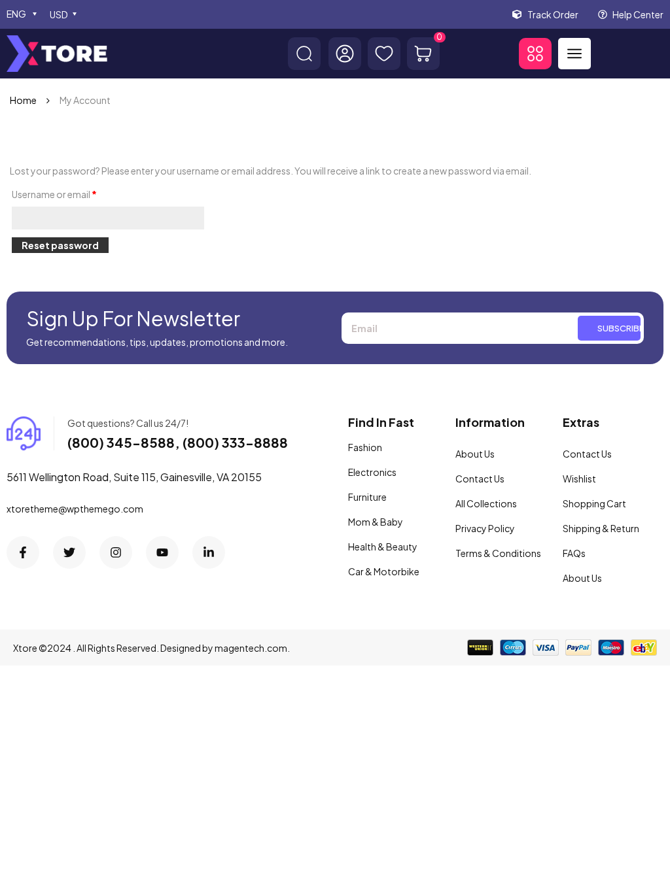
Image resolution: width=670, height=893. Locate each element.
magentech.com (251, 648)
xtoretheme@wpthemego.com (75, 508)
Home (23, 100)
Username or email (54, 194)
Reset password (60, 245)
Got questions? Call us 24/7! (127, 423)
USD (59, 14)
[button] (535, 53)
